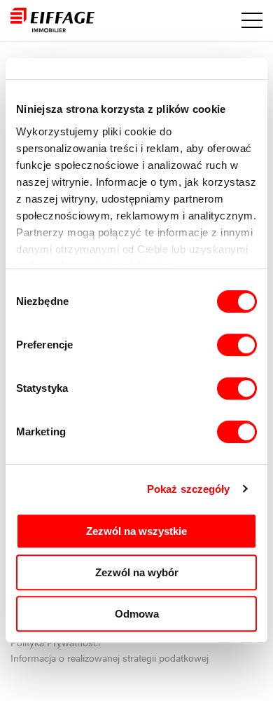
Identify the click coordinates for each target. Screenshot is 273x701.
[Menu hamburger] (251, 20)
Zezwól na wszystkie (136, 531)
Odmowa (137, 614)
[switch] (237, 345)
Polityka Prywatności (55, 642)
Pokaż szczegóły (188, 489)
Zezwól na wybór (136, 572)
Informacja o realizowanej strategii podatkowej (109, 658)
